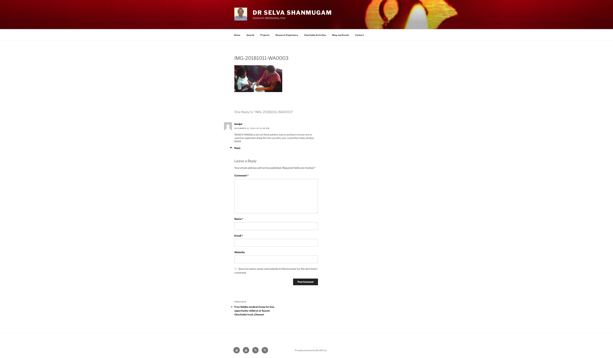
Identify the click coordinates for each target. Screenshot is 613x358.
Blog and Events (340, 35)
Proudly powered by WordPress (311, 350)
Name (238, 218)
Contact (359, 35)
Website (239, 252)
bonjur (238, 124)
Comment (241, 175)
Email (238, 235)
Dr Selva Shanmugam (292, 12)
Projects (264, 35)
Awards (250, 35)
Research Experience (287, 35)
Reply (237, 148)
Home (237, 35)
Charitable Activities (315, 35)
